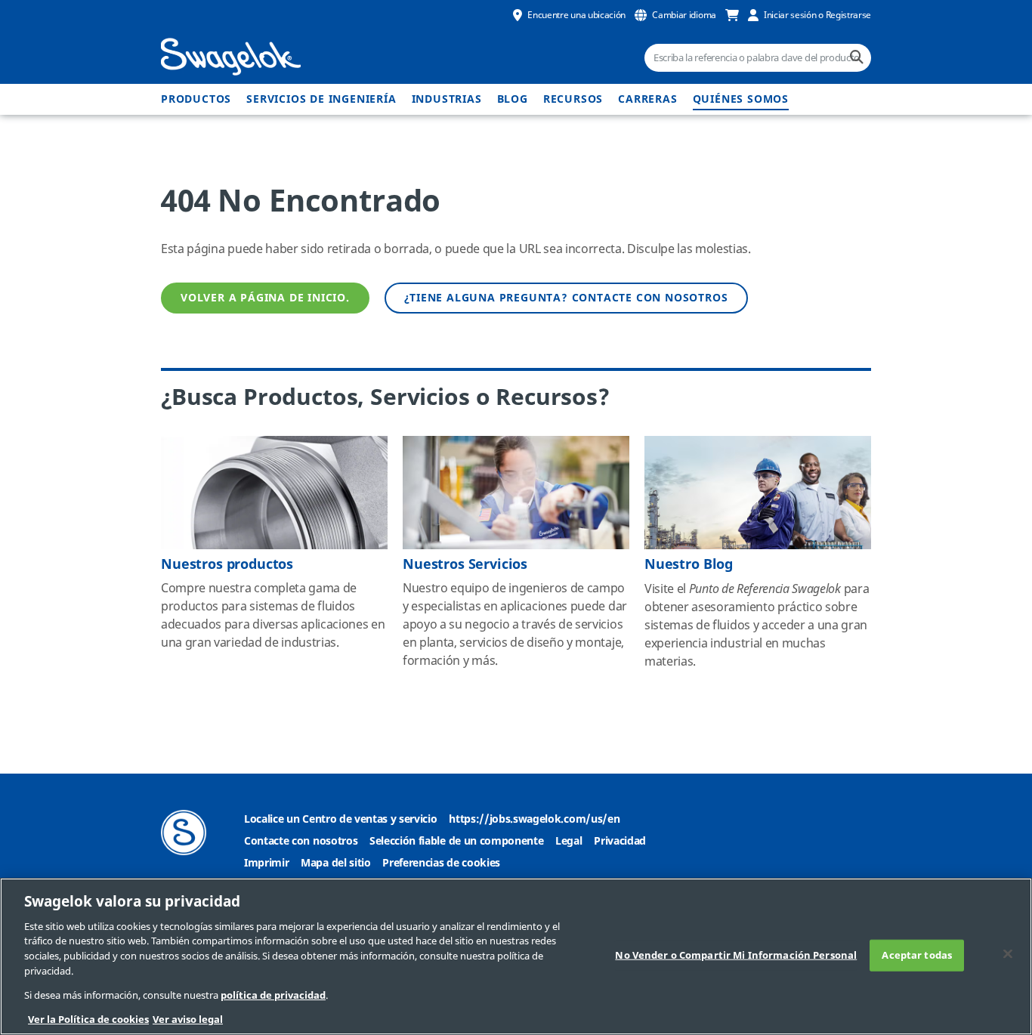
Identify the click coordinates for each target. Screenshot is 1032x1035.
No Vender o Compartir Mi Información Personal (736, 955)
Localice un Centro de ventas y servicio (340, 819)
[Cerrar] (1007, 953)
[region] (516, 956)
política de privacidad (273, 995)
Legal (568, 841)
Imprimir (266, 863)
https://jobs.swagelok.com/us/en (534, 819)
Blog (512, 99)
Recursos (573, 99)
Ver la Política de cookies (88, 1019)
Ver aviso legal (188, 1019)
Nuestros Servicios (465, 564)
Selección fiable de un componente (456, 841)
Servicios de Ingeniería (321, 99)
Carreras (647, 99)
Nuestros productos (227, 564)
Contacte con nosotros (300, 841)
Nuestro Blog (688, 564)
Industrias (447, 99)
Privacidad (620, 841)
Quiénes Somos (741, 99)
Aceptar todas (917, 955)
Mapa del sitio (336, 863)
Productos (196, 99)
